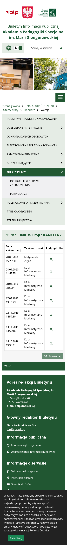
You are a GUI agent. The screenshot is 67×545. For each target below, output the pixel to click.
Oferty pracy (10, 110)
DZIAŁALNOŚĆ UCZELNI (39, 106)
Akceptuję (17, 538)
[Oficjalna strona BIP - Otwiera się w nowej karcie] (12, 12)
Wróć (7, 366)
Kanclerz (29, 110)
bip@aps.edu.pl (26, 406)
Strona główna (11, 106)
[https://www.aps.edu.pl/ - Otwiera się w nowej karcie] (47, 12)
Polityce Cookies (39, 530)
